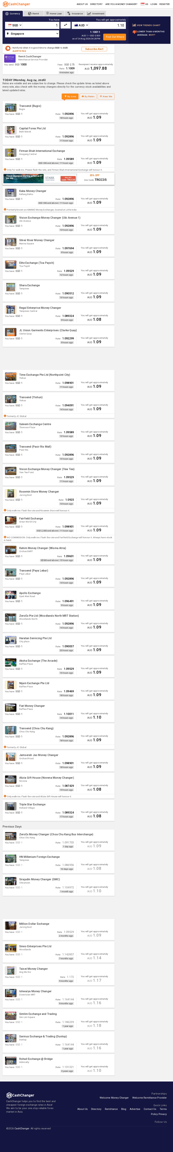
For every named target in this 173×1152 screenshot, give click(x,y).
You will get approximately (111, 20)
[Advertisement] (59, 358)
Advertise (135, 1109)
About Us (82, 1109)
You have (54, 20)
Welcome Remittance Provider (149, 1097)
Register (164, 4)
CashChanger (22, 1128)
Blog (123, 1109)
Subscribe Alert (94, 49)
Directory (96, 4)
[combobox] (13, 25)
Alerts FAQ (19, 51)
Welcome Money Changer (114, 1097)
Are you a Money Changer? (121, 4)
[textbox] (13, 25)
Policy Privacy (159, 1114)
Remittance (111, 1109)
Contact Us (150, 1109)
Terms (163, 1109)
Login (154, 4)
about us (82, 4)
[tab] (13, 13)
